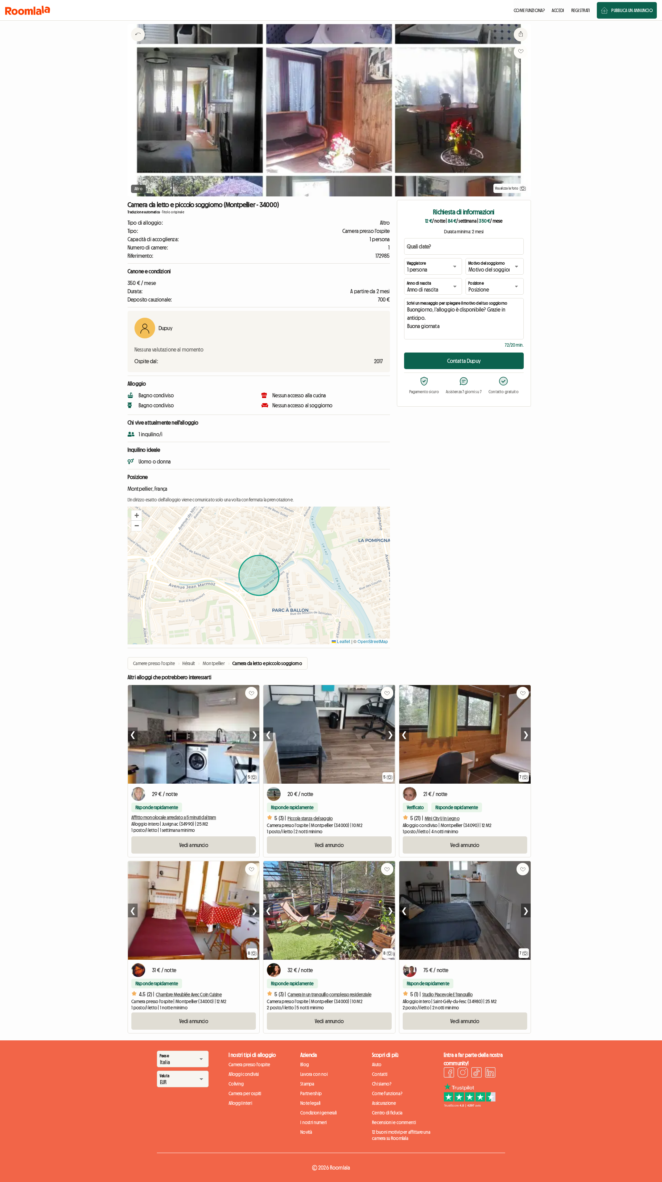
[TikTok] (476, 1073)
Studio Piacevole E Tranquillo (447, 994)
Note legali (310, 1103)
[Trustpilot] (469, 1105)
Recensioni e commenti (394, 1122)
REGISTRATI (580, 10)
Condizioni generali (318, 1112)
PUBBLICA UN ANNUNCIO (632, 10)
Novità (306, 1132)
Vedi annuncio (193, 845)
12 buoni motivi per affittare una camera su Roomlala (401, 1135)
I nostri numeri (313, 1122)
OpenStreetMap (373, 641)
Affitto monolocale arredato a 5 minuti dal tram (173, 817)
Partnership (311, 1093)
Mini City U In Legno (442, 818)
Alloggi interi (240, 1103)
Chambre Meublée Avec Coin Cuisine (189, 994)
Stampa (307, 1083)
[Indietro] (138, 43)
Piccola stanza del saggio (310, 818)
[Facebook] (449, 1073)
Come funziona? (387, 1093)
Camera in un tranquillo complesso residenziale (329, 994)
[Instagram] (463, 1073)
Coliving (236, 1083)
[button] (136, 515)
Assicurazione (384, 1103)
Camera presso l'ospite (249, 1064)
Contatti (379, 1074)
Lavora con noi (314, 1074)
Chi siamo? (381, 1083)
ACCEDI (558, 10)
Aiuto (376, 1064)
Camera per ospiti (245, 1093)
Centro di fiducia (387, 1112)
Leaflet (343, 641)
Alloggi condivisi (244, 1074)
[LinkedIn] (490, 1073)
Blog (304, 1064)
